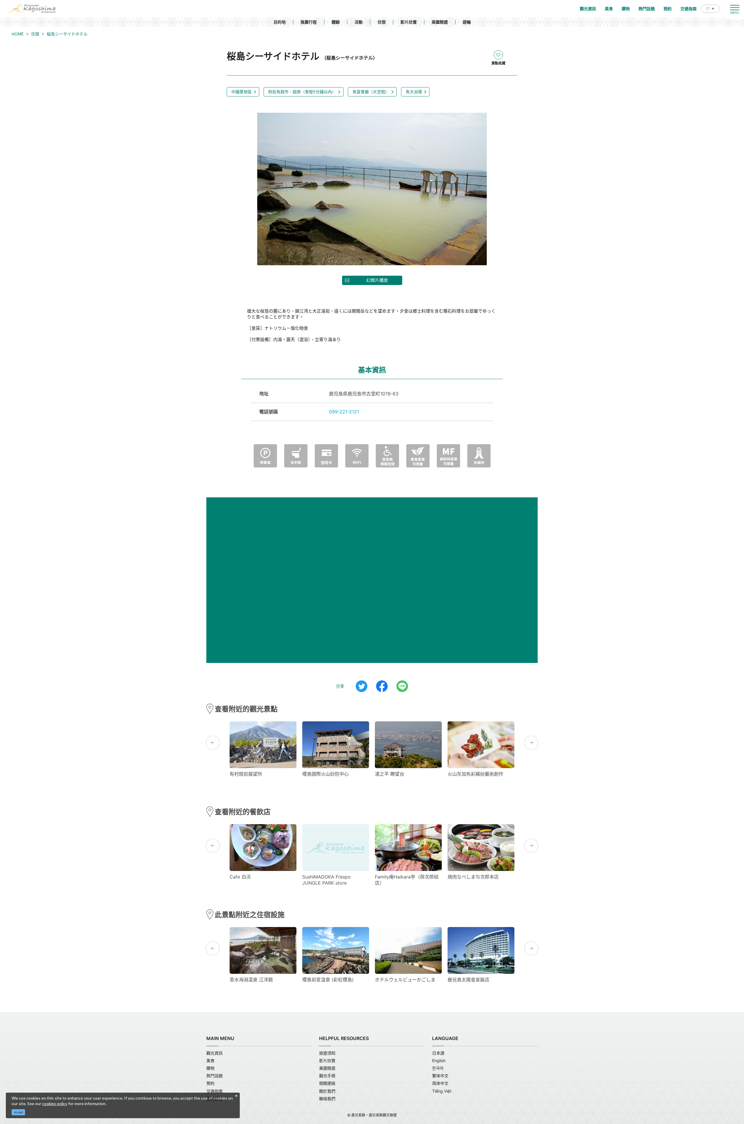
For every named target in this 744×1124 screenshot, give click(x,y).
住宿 (382, 21)
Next (531, 743)
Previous (213, 743)
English (439, 1060)
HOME (18, 33)
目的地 (279, 21)
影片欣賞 (408, 21)
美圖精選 (440, 21)
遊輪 (467, 21)
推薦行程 (309, 21)
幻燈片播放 (377, 280)
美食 (210, 1060)
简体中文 (440, 1083)
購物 (210, 1068)
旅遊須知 (327, 1052)
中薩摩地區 (241, 91)
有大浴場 (414, 91)
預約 (210, 1083)
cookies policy (54, 1103)
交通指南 (214, 1091)
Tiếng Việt (441, 1091)
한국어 (437, 1068)
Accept (18, 1112)
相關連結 (327, 1083)
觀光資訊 (214, 1052)
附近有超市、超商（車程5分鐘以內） (302, 91)
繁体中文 (440, 1075)
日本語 (438, 1052)
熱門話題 (214, 1075)
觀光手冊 (327, 1075)
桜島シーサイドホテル (67, 33)
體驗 (336, 21)
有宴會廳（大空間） (371, 91)
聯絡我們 (327, 1098)
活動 (359, 21)
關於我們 (327, 1091)
